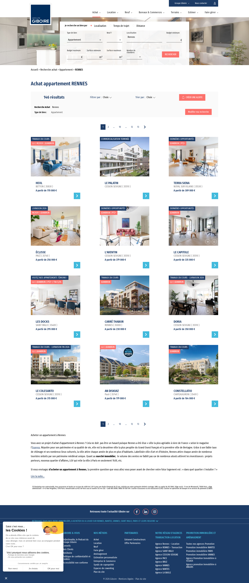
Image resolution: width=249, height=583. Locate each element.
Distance (140, 26)
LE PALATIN (111, 183)
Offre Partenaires (132, 543)
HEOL (39, 183)
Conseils (67, 546)
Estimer (192, 12)
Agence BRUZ (161, 562)
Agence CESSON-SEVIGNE (166, 555)
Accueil (34, 70)
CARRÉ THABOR (114, 321)
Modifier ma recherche (198, 112)
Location (111, 12)
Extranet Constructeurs (135, 539)
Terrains (175, 12)
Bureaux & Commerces (150, 12)
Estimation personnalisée (105, 557)
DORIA (177, 321)
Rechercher (170, 54)
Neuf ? (109, 33)
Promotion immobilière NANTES (200, 547)
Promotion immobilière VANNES (200, 555)
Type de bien (74, 36)
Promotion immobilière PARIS (199, 551)
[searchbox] (128, 40)
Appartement (66, 70)
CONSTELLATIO (183, 390)
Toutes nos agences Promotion (200, 544)
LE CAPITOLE (181, 252)
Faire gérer (210, 12)
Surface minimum (94, 51)
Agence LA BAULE (163, 573)
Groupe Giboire (181, 3)
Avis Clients (68, 549)
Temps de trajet (121, 26)
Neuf (127, 12)
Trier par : (140, 97)
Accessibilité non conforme (75, 563)
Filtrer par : (95, 97)
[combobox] (84, 40)
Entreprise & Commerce (105, 561)
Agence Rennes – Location (167, 544)
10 (120, 127)
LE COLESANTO (45, 390)
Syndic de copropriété (104, 565)
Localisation (100, 26)
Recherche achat (48, 70)
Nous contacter (201, 3)
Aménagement (100, 554)
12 (132, 127)
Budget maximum (74, 51)
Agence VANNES (162, 565)
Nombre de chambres (131, 52)
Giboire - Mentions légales (121, 579)
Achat (95, 12)
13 (138, 127)
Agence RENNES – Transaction (168, 547)
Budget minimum (173, 33)
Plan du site (99, 572)
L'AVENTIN (111, 252)
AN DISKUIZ (112, 390)
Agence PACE (161, 558)
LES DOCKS (42, 321)
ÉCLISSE (41, 252)
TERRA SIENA (181, 183)
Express (36, 447)
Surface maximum (114, 51)
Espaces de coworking (104, 568)
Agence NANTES (162, 569)
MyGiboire (67, 553)
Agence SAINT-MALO (164, 551)
